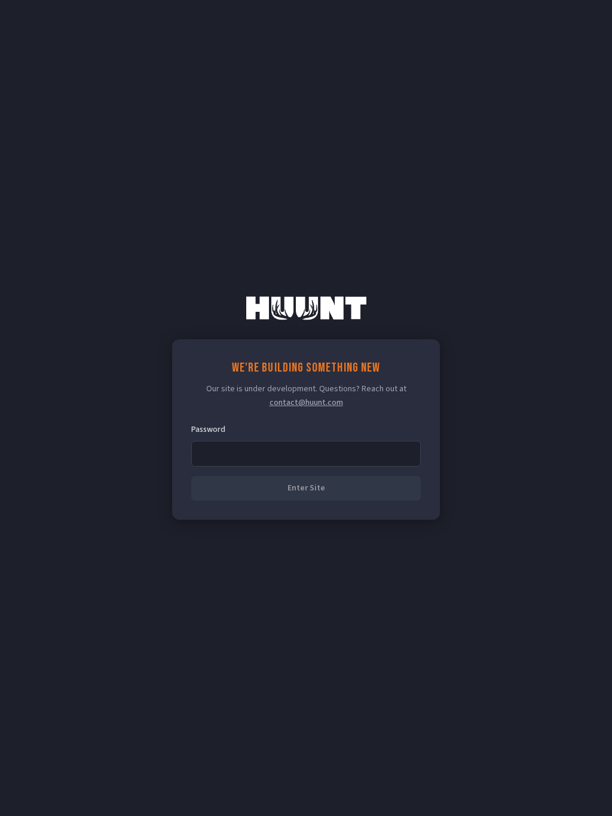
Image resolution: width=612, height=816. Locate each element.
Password (208, 429)
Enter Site (306, 488)
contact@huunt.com (306, 403)
